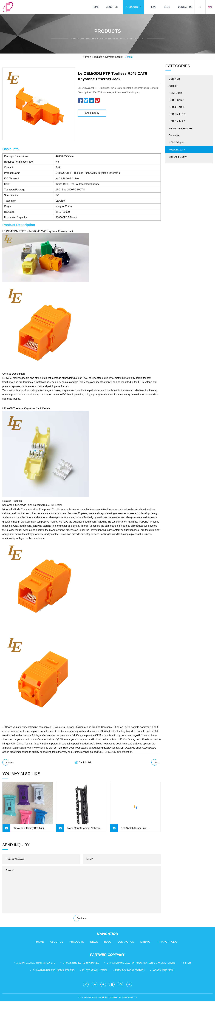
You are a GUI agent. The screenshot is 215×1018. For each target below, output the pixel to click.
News (153, 7)
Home (95, 7)
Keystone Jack (113, 57)
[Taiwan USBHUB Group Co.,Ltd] (7, 7)
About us (112, 7)
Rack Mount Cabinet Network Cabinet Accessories (83, 829)
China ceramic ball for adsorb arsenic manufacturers (141, 962)
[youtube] (112, 984)
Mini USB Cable (178, 156)
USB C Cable (176, 100)
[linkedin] (94, 984)
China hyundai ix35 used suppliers (53, 970)
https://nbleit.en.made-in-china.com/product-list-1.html (32, 505)
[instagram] (120, 984)
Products (131, 7)
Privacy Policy (168, 941)
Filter (187, 962)
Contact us (185, 7)
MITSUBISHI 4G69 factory (130, 970)
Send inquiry (92, 113)
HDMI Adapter (176, 142)
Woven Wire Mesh (163, 970)
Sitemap (145, 941)
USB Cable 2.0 (177, 121)
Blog (167, 7)
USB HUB (174, 78)
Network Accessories (180, 128)
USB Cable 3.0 (177, 114)
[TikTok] (129, 984)
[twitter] (103, 984)
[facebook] (86, 984)
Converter (174, 135)
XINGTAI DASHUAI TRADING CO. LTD (35, 962)
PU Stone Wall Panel (94, 970)
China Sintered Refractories (81, 962)
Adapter (173, 86)
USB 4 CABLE (177, 107)
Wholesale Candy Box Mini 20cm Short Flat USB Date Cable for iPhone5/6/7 (29, 829)
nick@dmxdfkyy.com (128, 997)
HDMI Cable (175, 93)
